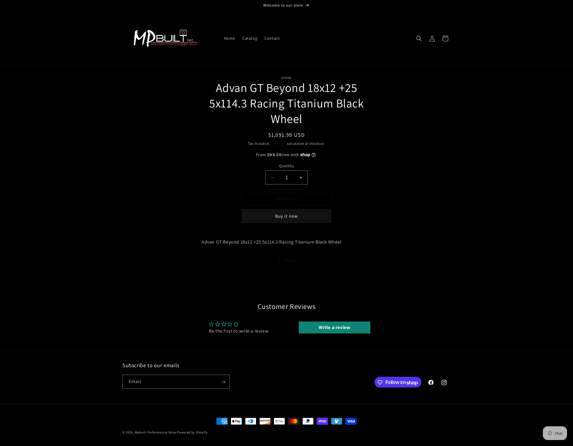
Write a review (334, 327)
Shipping (278, 143)
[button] (419, 38)
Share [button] (289, 260)
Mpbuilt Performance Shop (155, 432)
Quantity (286, 165)
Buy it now (286, 216)
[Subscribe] (222, 382)
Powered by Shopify (192, 432)
